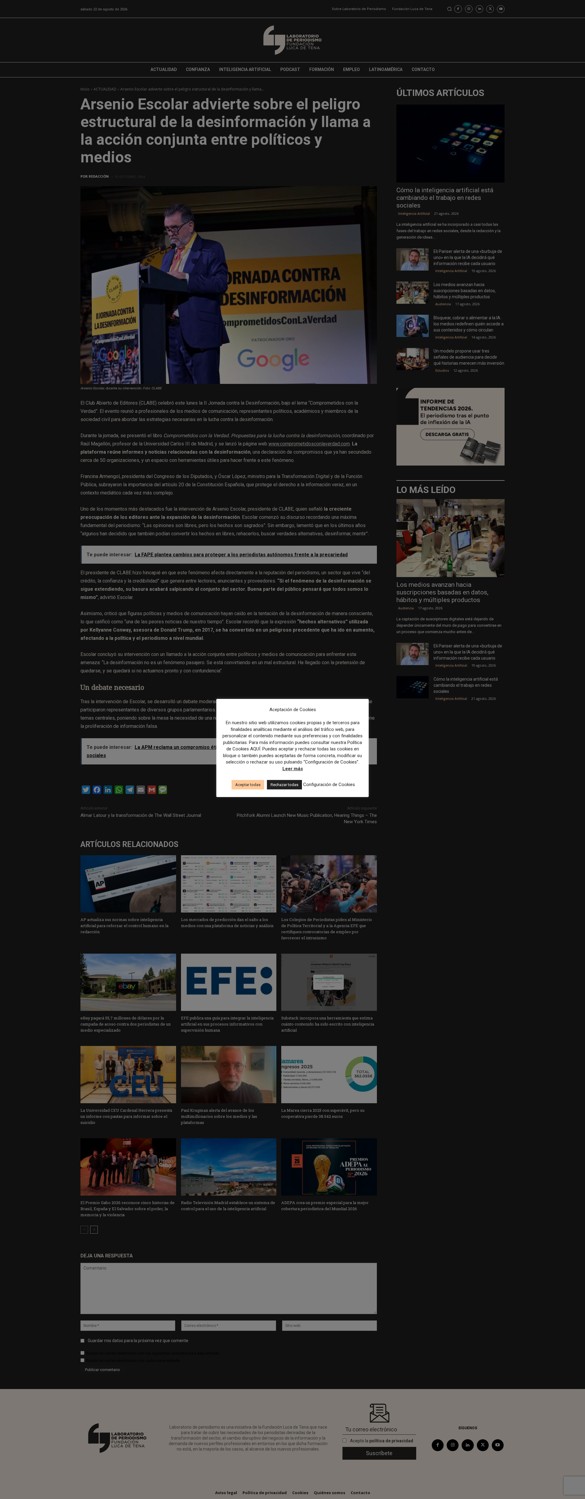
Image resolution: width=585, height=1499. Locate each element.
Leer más (292, 768)
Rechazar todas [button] (284, 784)
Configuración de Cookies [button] (329, 784)
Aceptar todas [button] (248, 784)
